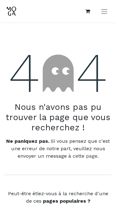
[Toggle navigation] (104, 11)
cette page (85, 156)
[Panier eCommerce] (87, 11)
